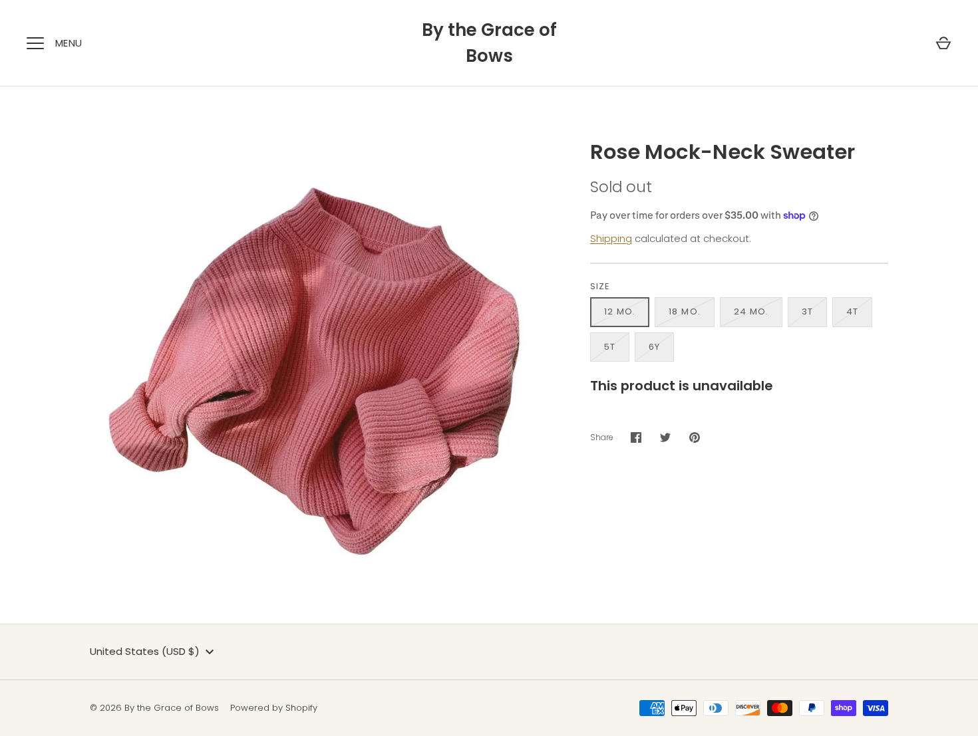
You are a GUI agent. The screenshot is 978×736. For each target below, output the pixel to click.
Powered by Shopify (273, 707)
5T (609, 346)
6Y (654, 346)
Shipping (611, 238)
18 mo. (684, 311)
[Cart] (943, 43)
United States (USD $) (145, 651)
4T (852, 311)
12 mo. (619, 311)
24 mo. (751, 311)
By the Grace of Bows (489, 43)
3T (807, 311)
